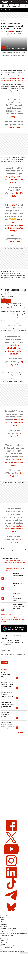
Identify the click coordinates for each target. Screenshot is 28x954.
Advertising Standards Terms (8, 946)
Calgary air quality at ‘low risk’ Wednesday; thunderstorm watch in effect (16, 563)
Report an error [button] (15, 640)
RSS (1, 921)
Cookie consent (4, 931)
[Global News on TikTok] (11, 889)
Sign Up (4, 662)
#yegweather (16, 176)
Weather (3, 20)
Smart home (3, 926)
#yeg (8, 176)
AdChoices (24, 952)
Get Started (6, 301)
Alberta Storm (5, 10)
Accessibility (3, 949)
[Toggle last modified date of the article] (21, 33)
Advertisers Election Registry (8, 928)
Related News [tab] (5, 558)
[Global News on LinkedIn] (11, 877)
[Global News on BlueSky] (11, 912)
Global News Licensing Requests (9, 930)
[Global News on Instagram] (11, 866)
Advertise (2, 944)
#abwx (18, 345)
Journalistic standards (15, 636)
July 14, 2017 (14, 127)
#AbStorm (19, 526)
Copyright (3, 940)
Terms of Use (3, 942)
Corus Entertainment (6, 947)
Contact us (3, 919)
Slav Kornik (11, 31)
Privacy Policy (22, 308)
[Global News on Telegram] (11, 900)
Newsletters (3, 923)
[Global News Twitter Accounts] (11, 842)
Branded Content (5, 917)
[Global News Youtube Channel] (11, 854)
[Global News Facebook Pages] (11, 831)
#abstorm (18, 420)
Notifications (3, 924)
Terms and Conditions (8, 308)
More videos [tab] (14, 558)
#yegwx (14, 117)
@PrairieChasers (14, 348)
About (1, 914)
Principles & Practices (6, 916)
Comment (7, 638)
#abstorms (10, 205)
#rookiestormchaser (14, 225)
